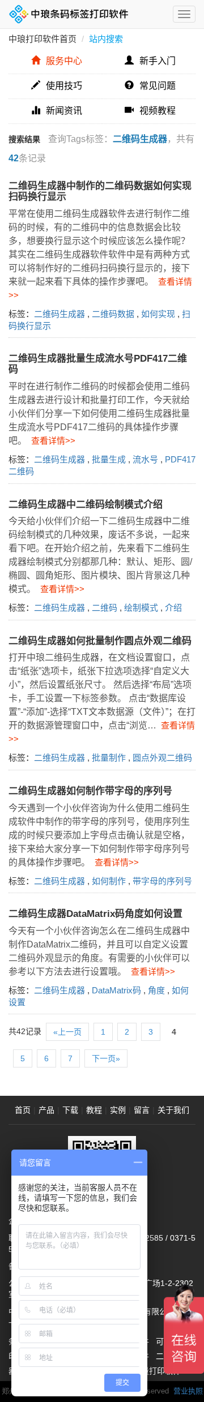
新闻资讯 (64, 110)
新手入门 (157, 61)
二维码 (104, 607)
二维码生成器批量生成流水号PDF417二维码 (97, 364)
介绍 (173, 607)
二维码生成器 (59, 314)
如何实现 (158, 314)
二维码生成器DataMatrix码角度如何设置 (95, 913)
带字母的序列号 (162, 881)
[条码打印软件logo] (69, 14)
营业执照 (188, 1391)
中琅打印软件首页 (42, 39)
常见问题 (157, 86)
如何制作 (109, 881)
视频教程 (157, 110)
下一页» (106, 1058)
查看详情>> (51, 440)
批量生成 (109, 459)
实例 (118, 1109)
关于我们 (173, 1109)
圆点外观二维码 (162, 757)
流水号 (145, 459)
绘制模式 (141, 607)
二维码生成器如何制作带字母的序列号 (90, 791)
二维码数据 (113, 314)
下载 (70, 1109)
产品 (46, 1109)
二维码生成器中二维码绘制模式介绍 (85, 504)
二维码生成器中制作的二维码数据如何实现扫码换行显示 (100, 191)
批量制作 (109, 757)
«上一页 (67, 1031)
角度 (156, 990)
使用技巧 (64, 86)
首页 (23, 1109)
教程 (94, 1109)
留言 (142, 1109)
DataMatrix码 (116, 990)
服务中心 (64, 61)
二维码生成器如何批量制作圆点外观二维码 (100, 641)
